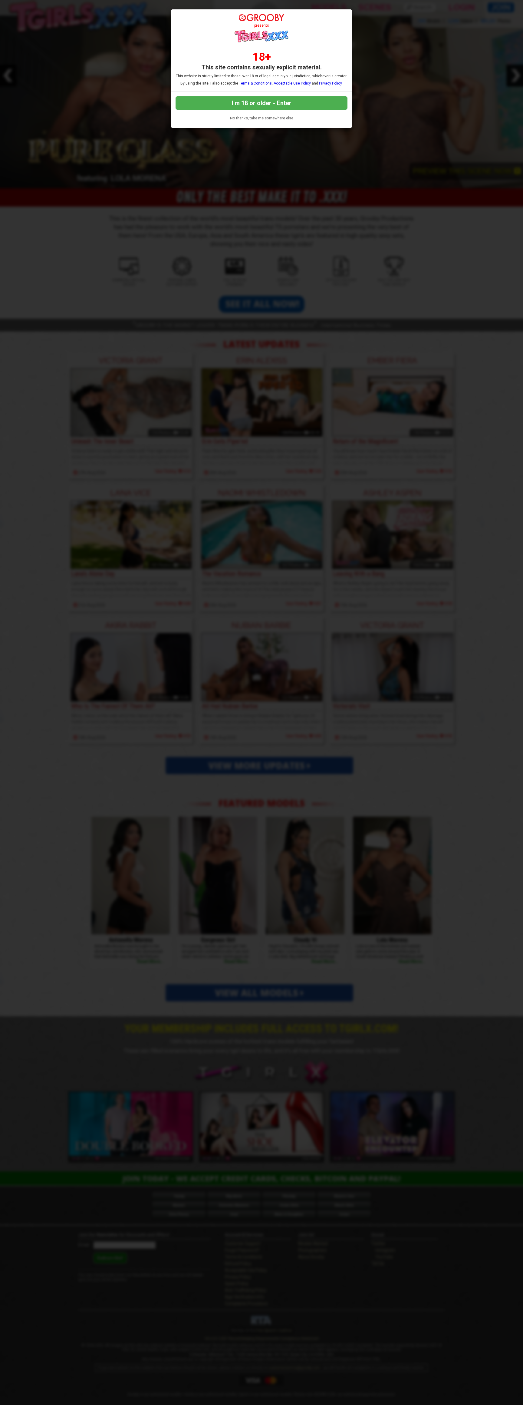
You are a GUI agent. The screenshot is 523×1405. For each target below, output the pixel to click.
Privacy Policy (330, 83)
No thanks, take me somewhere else (261, 118)
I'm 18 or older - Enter (261, 103)
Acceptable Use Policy (292, 83)
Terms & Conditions (255, 83)
